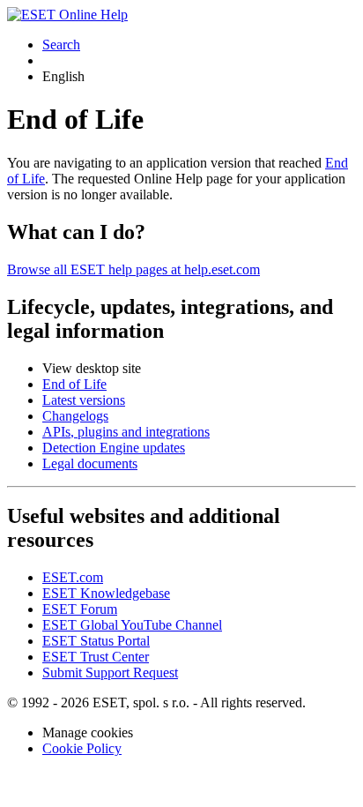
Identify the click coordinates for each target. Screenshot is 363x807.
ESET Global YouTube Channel (132, 624)
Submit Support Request (110, 672)
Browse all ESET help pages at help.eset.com (133, 269)
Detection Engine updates (113, 447)
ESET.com (72, 577)
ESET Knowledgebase (106, 593)
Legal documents (89, 463)
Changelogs (75, 415)
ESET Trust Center (95, 656)
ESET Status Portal (96, 640)
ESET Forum (79, 609)
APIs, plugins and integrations (126, 431)
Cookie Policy (82, 748)
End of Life (74, 384)
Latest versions (83, 399)
